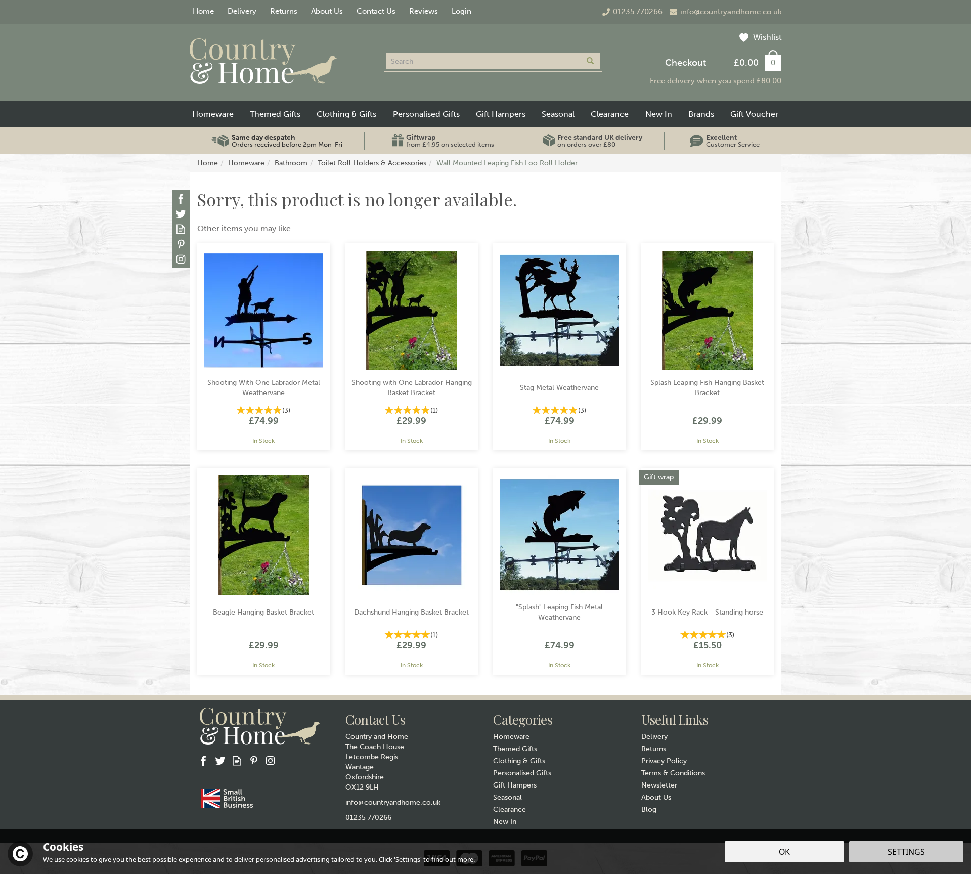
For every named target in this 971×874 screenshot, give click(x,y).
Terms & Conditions (673, 773)
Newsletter (659, 785)
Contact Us (376, 11)
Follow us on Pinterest (180, 244)
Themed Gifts (515, 749)
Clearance (509, 809)
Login (461, 11)
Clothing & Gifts (519, 761)
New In (504, 821)
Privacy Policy (664, 761)
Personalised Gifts (522, 773)
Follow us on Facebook (180, 198)
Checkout (685, 62)
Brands (701, 114)
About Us (656, 797)
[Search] (590, 61)
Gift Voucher (754, 114)
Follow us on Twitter (180, 213)
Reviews (423, 11)
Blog (648, 809)
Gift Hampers (515, 785)
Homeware (511, 736)
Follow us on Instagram (180, 259)
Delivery (654, 736)
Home (203, 11)
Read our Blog (180, 229)
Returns (653, 749)
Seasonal (507, 797)
